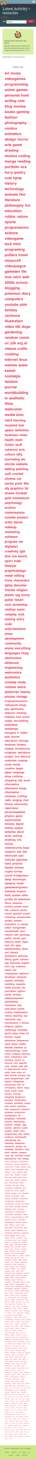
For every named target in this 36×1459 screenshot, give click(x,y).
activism (25, 1109)
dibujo (6, 1361)
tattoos (7, 1242)
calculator (22, 1377)
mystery (9, 980)
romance (14, 910)
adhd (23, 1374)
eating (6, 1277)
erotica (12, 1328)
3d (26, 488)
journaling (12, 459)
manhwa (19, 1155)
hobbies (10, 717)
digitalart (11, 546)
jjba (28, 1322)
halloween (19, 1273)
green (23, 1236)
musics (25, 1363)
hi (10, 1242)
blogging (12, 287)
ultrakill (15, 1359)
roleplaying (16, 1056)
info (19, 839)
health (9, 439)
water (20, 1311)
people (11, 1244)
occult (8, 875)
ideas (6, 1251)
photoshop (11, 1436)
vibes (12, 1370)
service (13, 1280)
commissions (15, 512)
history (11, 183)
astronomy (21, 804)
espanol (6, 1401)
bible (12, 1275)
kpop (17, 177)
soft (10, 1330)
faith (17, 1423)
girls (11, 1180)
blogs (22, 705)
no (23, 1059)
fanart (19, 599)
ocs (23, 166)
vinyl (27, 1368)
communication (17, 1365)
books (10, 111)
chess (8, 987)
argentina (13, 1429)
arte (8, 144)
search (25, 1275)
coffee (24, 732)
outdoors (9, 1136)
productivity (12, 1423)
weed (13, 1230)
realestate (17, 1188)
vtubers (7, 1190)
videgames (25, 1425)
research (10, 851)
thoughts (10, 732)
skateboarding (12, 948)
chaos (17, 1363)
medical (24, 1242)
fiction (9, 444)
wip (24, 851)
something (20, 1410)
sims (22, 1383)
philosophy (14, 205)
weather (7, 1238)
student (22, 1152)
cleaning (7, 1271)
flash (27, 1217)
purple (25, 1260)
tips (5, 1425)
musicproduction (10, 1333)
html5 (20, 883)
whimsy (16, 994)
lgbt (22, 551)
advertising (22, 1401)
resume (9, 934)
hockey (16, 1262)
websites (10, 832)
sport (9, 560)
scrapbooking (18, 1293)
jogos (25, 941)
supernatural (9, 1211)
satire (12, 1381)
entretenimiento (8, 1418)
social (25, 717)
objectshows (14, 1069)
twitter (16, 1399)
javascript (12, 691)
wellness (7, 1302)
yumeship (25, 1203)
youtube (12, 304)
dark (7, 1075)
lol (23, 1084)
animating (7, 1381)
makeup (11, 527)
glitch (12, 1322)
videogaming (19, 1286)
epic (19, 1240)
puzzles (16, 987)
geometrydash (8, 1416)
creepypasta (11, 973)
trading (11, 1225)
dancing (9, 941)
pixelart (22, 517)
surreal (7, 1300)
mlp (20, 780)
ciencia (6, 1421)
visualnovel (8, 1260)
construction (9, 1203)
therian (7, 1230)
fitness (9, 804)
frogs (26, 1300)
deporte (24, 1180)
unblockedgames (9, 1390)
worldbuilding (16, 392)
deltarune (12, 662)
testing (9, 828)
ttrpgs (22, 788)
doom (25, 1214)
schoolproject (9, 1315)
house (27, 1394)
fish (7, 910)
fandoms (10, 744)
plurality (16, 1195)
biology (23, 740)
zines (9, 633)
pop (17, 1185)
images (14, 1193)
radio (8, 800)
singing (17, 800)
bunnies (22, 1075)
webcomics (13, 672)
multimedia (9, 1214)
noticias (19, 1370)
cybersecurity (13, 847)
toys (7, 945)
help (6, 1206)
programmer (20, 1211)
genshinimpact (18, 1315)
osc (26, 1015)
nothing (17, 836)
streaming (19, 604)
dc (26, 1230)
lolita (15, 1177)
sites (6, 1304)
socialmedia (20, 1136)
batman (19, 1344)
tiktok (6, 1244)
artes (14, 1209)
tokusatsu (11, 1434)
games (22, 89)
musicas (20, 1330)
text (26, 1284)
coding (24, 155)
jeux (16, 1410)
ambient (16, 1291)
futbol (8, 927)
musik (24, 1414)
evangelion (23, 1392)
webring (9, 1427)
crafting (22, 796)
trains (16, 1190)
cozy (7, 1155)
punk (18, 483)
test (21, 425)
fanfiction (22, 430)
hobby (22, 1043)
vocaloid (11, 425)
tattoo (20, 1317)
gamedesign (11, 1001)
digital (20, 824)
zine (19, 1019)
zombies (6, 1423)
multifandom (25, 1405)
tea (14, 1172)
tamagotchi (7, 1410)
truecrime (17, 1249)
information (12, 792)
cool (8, 604)
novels (17, 1036)
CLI (20, 1452)
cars (8, 420)
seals (9, 1341)
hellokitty (9, 1149)
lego (6, 1225)
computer (11, 752)
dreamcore (22, 1040)
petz (27, 1302)
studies (25, 1421)
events (8, 913)
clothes (10, 609)
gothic (8, 938)
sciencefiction (12, 1297)
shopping (11, 780)
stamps (14, 952)
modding (10, 984)
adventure (10, 1040)
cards (6, 1330)
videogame (14, 238)
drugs (15, 1317)
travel (23, 254)
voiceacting (23, 1324)
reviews (10, 686)
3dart (21, 1326)
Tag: (4, 21)
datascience (20, 1436)
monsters (18, 1247)
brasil (25, 1127)
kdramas (7, 1311)
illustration (14, 320)
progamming (11, 1133)
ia (15, 1370)
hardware (20, 1230)
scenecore (15, 1109)
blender (9, 1047)
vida (18, 1269)
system (8, 920)
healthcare (20, 1264)
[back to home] (3, 3)
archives (24, 1335)
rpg (17, 594)
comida (10, 517)
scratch (24, 1174)
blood (18, 1383)
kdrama (7, 1253)
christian (11, 1284)
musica (11, 155)
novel (7, 1174)
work (25, 906)
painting (22, 468)
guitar (9, 599)
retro (17, 276)
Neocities (7, 1448)
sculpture (26, 1273)
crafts (22, 348)
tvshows (10, 859)
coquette (20, 984)
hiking (8, 959)
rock (21, 614)
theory (22, 1339)
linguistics (10, 924)
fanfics (15, 1330)
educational (10, 1158)
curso (13, 1306)
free (14, 969)
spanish (23, 1062)
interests (10, 891)
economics (14, 1253)
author (22, 1255)
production (19, 1112)
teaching (18, 1015)
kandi (7, 1235)
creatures (19, 1405)
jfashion (18, 1047)
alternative (11, 788)
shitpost (7, 1359)
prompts (17, 1432)
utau (7, 1106)
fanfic (18, 941)
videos (10, 348)
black (21, 1396)
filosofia (14, 1383)
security (9, 1062)
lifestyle (10, 565)
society (7, 1328)
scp (22, 1388)
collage (17, 1124)
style (7, 1066)
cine (25, 1056)
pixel (7, 1078)
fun (28, 205)
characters (21, 580)
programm (12, 1407)
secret (6, 1436)
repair (12, 1410)
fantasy (11, 309)
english (25, 962)
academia (8, 1273)
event (18, 1225)
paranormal (10, 1084)
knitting (9, 906)
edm (18, 1258)
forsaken (27, 1352)
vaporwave (11, 808)
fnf (27, 1033)
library (11, 1293)
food (25, 95)
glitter (23, 1359)
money (9, 844)
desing (12, 1399)
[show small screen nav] (33, 2)
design (10, 139)
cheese (25, 1410)
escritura (7, 1350)
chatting (14, 1242)
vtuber (9, 721)
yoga (22, 1195)
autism (16, 895)
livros (13, 1169)
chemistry (20, 1169)
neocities (16, 1361)
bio (23, 987)
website (22, 464)
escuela (25, 1206)
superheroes (24, 1337)
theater (23, 1166)
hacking (21, 713)
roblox (10, 216)
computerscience (17, 1217)
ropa (12, 1247)
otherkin (7, 1269)
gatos (19, 816)
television (24, 899)
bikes (20, 1359)
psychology (13, 502)
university (17, 1319)
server (24, 1344)
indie (17, 560)
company (19, 1352)
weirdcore (24, 752)
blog (8, 106)
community (13, 643)
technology (14, 188)
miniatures (7, 1429)
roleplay (11, 614)
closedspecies (9, 1319)
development (14, 638)
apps (18, 945)
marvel (16, 938)
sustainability (20, 1300)
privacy (8, 1093)
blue (20, 1133)
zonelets (9, 1103)
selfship (14, 1341)
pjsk (21, 1066)
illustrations (21, 1341)
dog (19, 1005)
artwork (7, 1258)
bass (24, 1399)
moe (21, 1363)
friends (10, 590)
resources (10, 1019)
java (11, 1249)
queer (23, 364)
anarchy (22, 1333)
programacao (20, 1284)
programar (9, 1227)
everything (23, 648)
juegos (18, 828)
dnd (7, 556)
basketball (11, 725)
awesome (14, 1161)
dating (17, 1407)
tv (6, 398)
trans (8, 580)
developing (26, 1423)
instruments (12, 1401)
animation (13, 133)
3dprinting (8, 1232)
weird (21, 686)
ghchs (8, 1033)
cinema (10, 478)
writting (12, 1266)
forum (18, 1235)
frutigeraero (21, 875)
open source (14, 1448)
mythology (10, 1029)
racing (17, 1277)
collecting (10, 917)
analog (23, 1251)
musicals (22, 1029)
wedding (7, 1280)
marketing (12, 531)
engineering (13, 667)
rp (25, 1047)
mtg (13, 1346)
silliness (24, 1418)
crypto (9, 871)
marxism (10, 1396)
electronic (24, 1164)
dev (12, 1155)
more (18, 1392)
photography (16, 122)
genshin (17, 913)
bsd (22, 1258)
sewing (10, 619)
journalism (10, 991)
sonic (21, 609)
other (25, 895)
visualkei (28, 1401)
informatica (12, 784)
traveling (9, 1059)
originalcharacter (14, 1377)
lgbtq (8, 585)
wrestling (18, 1103)
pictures (9, 1121)
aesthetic (17, 398)
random (11, 337)
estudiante (24, 1297)
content (21, 1348)
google (17, 1390)
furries (18, 871)
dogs (26, 326)
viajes (6, 1388)
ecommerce (9, 1166)
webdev (18, 1174)
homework (19, 1304)
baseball (8, 1209)
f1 (11, 1172)
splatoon (24, 973)
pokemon (13, 293)
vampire (12, 1350)
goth (8, 498)
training (7, 1377)
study (22, 682)
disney (21, 1372)
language (18, 772)
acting (7, 1172)
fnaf (18, 717)
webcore (10, 713)
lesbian (14, 1152)
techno (14, 1240)
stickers (17, 1164)
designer (17, 1421)
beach (17, 1396)
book (27, 780)
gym (23, 938)
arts (22, 449)
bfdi (19, 1084)
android (19, 1172)
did (25, 1304)
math (19, 439)
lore (17, 756)
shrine (20, 1087)
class (6, 1385)
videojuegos (15, 265)
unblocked (24, 1198)
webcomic (13, 409)
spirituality (17, 709)
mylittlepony (8, 1339)
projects (17, 863)
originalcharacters (16, 701)
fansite (13, 1075)
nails (18, 1297)
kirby (22, 1271)
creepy (17, 1203)
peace (17, 1429)
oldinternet (7, 1370)
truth (17, 1337)
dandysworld (8, 1348)
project (9, 756)
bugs (26, 847)
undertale (11, 760)
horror (22, 139)
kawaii (10, 370)
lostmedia (7, 1363)
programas (23, 1262)
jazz (6, 1182)
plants (9, 594)
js (25, 1264)
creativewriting (20, 1368)
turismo (26, 1293)
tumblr (7, 1217)
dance (18, 522)
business (11, 434)
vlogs (13, 1337)
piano (15, 1043)
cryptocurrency (12, 1385)
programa (25, 1288)
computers (14, 298)
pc (12, 1190)
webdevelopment (14, 998)
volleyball (21, 1118)
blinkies (10, 824)
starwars (8, 1185)
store (25, 1177)
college (7, 1193)
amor (7, 1056)
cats (21, 100)
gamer (14, 1219)
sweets (14, 1368)
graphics (16, 488)
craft (27, 1078)
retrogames (23, 1295)
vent (19, 1158)
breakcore (20, 1096)
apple (23, 1365)
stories (10, 464)
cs (23, 1370)
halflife (21, 1429)
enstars (10, 1291)
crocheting (26, 1311)
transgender (19, 927)
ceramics (20, 1308)
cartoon (24, 959)
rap (13, 966)
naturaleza (9, 1425)
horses (7, 1195)
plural (17, 1271)
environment (13, 1182)
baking (10, 468)
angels (15, 1260)
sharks (17, 1166)
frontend (19, 1418)
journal (11, 387)
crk (23, 1352)
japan (8, 772)
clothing (17, 776)
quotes (23, 1319)
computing (9, 1188)
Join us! (27, 50)
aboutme (20, 585)
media (10, 414)
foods (14, 1090)
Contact (25, 1455)
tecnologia (19, 879)
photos (10, 696)
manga (10, 161)
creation (7, 1286)
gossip (25, 1403)
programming (16, 84)
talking (29, 1319)
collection (15, 1198)
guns (23, 1346)
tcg (21, 1425)
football (21, 493)
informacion (8, 1368)
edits (28, 1432)
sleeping (10, 883)
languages (12, 653)
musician (20, 1427)
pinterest (9, 1112)
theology (18, 1302)
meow (24, 1069)
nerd (22, 1225)
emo (20, 414)
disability (13, 1392)
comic (24, 337)
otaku (17, 1295)
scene (9, 648)
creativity (11, 551)
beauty (25, 691)
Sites (5, 17)
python (21, 991)
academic (27, 1326)
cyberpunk (11, 705)
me (21, 541)
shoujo (12, 1363)
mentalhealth (12, 931)
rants (23, 1302)
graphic (8, 1130)
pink (23, 304)
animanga (8, 1255)
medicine (21, 966)
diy (7, 488)
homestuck (21, 498)
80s (6, 1177)
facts (14, 1396)
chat (25, 800)
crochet (17, 473)
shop (8, 776)
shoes (13, 1271)
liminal (25, 1317)
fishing (14, 1264)
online (8, 1053)
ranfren (15, 1434)
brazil (6, 1284)
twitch (13, 1106)
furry (9, 172)
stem (24, 1394)
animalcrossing (14, 1403)
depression (8, 1308)
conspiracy (8, 1282)
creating (17, 1322)
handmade (13, 1352)
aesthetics (12, 677)
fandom (11, 381)
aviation (12, 1300)
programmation (18, 1357)
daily (25, 1357)
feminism (21, 1106)
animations (11, 955)
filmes (27, 1133)
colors (7, 1266)
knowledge (16, 1282)
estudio (27, 1339)
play (14, 1344)
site (19, 851)
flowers (21, 744)
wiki (16, 934)
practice (7, 1352)
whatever (25, 1193)
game (17, 144)
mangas (27, 1255)
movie (16, 764)
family (8, 994)
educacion (11, 740)
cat (19, 478)
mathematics (21, 1012)
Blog (24, 1452)
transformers (24, 1161)
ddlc (24, 1432)
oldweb (9, 748)
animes (19, 867)
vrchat (13, 1388)
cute (8, 177)
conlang (9, 1344)
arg (20, 342)
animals (11, 194)
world (13, 1255)
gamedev (12, 271)
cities (13, 1432)
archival (25, 1434)
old (13, 1185)
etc (23, 459)
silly (19, 454)
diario (22, 1421)
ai (25, 342)
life (23, 271)
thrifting (13, 1269)
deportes (26, 1053)
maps (18, 1251)
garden (26, 1308)
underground (8, 1365)
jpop (26, 1169)
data (13, 1072)
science (11, 232)
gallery (18, 1026)
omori (27, 1155)
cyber (11, 1206)
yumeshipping (15, 1379)
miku (25, 1227)
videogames (15, 78)
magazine (8, 1306)
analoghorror (9, 1317)
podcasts (13, 1258)
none (22, 1130)
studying (16, 1053)
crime (26, 1385)
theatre (9, 867)
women (7, 1295)
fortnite (9, 1036)
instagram (26, 1372)
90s (26, 483)
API (29, 1452)
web (25, 276)
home (7, 1090)
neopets (26, 1416)
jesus (20, 1177)
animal (25, 1361)
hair (6, 1291)
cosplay (23, 760)
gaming (23, 111)
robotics (17, 1127)
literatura (19, 1149)
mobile (17, 1326)
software (11, 536)
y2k (13, 342)
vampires (17, 903)
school (22, 282)
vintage (21, 696)
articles (24, 1350)
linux (23, 359)
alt (24, 1072)
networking (24, 1306)
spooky (6, 1405)
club (24, 1427)
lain (13, 945)
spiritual (21, 1412)
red (27, 1418)
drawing (12, 150)
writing (10, 100)
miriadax (25, 1407)
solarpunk (7, 1374)
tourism (12, 1277)
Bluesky (28, 1448)
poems (18, 906)
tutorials (18, 1335)
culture (10, 454)
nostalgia (12, 376)
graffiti (13, 1302)
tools (7, 1152)
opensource (18, 1244)
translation (18, 1214)
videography (19, 1201)
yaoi (21, 855)
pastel (22, 1190)
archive (10, 507)
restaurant (8, 1264)
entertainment (15, 628)
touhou (9, 1012)
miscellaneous (16, 1425)
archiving (21, 1434)
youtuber (13, 1374)
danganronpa (17, 1078)
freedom (7, 1262)
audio (7, 1072)
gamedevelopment (16, 887)
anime (10, 89)
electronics (13, 657)
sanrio (22, 556)
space (9, 430)
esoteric (12, 1335)
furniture (7, 1322)
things (26, 1158)
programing (15, 249)
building (27, 1313)
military (22, 1379)
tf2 (19, 1115)
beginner (21, 1423)
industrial (27, 1383)
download (11, 1438)
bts (18, 1140)
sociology (24, 1249)
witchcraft (11, 855)
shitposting (12, 1304)
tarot (22, 931)
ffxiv (7, 1109)
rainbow (6, 1412)
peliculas (23, 955)
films (9, 403)
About (7, 1452)
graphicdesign (15, 570)
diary (26, 293)
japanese (22, 859)
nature (22, 216)
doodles (21, 1355)
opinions (26, 1429)
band (8, 863)
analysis (7, 1275)
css (14, 556)
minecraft (13, 260)
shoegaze (18, 1350)
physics (9, 816)
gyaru (16, 959)
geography (10, 1118)
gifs (26, 1066)
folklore (7, 1335)
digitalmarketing (25, 1291)
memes (11, 364)
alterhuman (20, 1313)
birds (8, 836)
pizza (15, 1033)
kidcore (23, 1282)
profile (9, 899)
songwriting (8, 1383)
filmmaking (19, 1121)
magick (17, 1412)
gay (7, 709)
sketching (12, 1251)
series (9, 483)
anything (10, 839)
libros (8, 903)
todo (26, 1374)
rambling (21, 1403)
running (17, 1093)
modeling (21, 1253)
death (16, 1130)
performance (8, 1346)
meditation (15, 1372)
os (27, 1359)
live (6, 1341)
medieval (23, 1277)
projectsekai (27, 1436)
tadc (13, 1416)
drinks (6, 1434)
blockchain (7, 1355)
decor (26, 1355)
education (13, 210)
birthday (19, 980)
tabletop (7, 1247)
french (28, 1341)
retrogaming (9, 1201)
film (22, 194)
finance (21, 891)
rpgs (24, 1124)
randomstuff (23, 1390)
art (7, 73)
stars (19, 1072)
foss (12, 1326)
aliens (25, 948)
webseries (17, 1288)
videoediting (9, 1222)
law (28, 1075)
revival (17, 1381)
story (20, 619)
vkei (16, 1062)
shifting (14, 1418)
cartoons (12, 315)
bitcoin (13, 1238)
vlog (27, 1149)
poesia (18, 1306)
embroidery (7, 1399)
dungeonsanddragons (10, 1414)
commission (8, 1379)
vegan (17, 1401)
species (11, 1361)
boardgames (11, 1115)
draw (22, 1185)
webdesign (11, 728)
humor (25, 1022)
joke (21, 1407)
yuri (7, 952)
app (7, 962)
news (23, 434)
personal (12, 95)
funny (25, 594)
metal (9, 575)
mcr (19, 1193)
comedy (11, 682)
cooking (12, 354)
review (25, 1348)
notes (17, 1333)
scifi (8, 473)
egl (21, 1275)
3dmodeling (10, 1140)
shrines (17, 1328)
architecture (22, 748)
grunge (19, 1146)
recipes (14, 1066)
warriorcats (18, 1227)
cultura (7, 1249)
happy (15, 1427)
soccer (15, 736)
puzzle (26, 913)
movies (19, 106)
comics (11, 128)
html (17, 243)
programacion (17, 227)
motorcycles (11, 1421)
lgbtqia (12, 1235)
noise (20, 1090)
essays (24, 924)
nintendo (10, 796)
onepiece (23, 1328)
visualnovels (23, 917)
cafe (10, 1177)
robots (8, 1015)
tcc (17, 1255)
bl (6, 1069)
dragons (9, 1026)
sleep (8, 879)
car (25, 1146)
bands (20, 1260)
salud (25, 1238)
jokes (21, 1432)
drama (25, 1244)
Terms (17, 1455)
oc (7, 342)
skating (7, 1198)
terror (12, 1286)
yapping (26, 1286)
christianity (10, 1087)
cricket (17, 1275)
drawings (15, 962)
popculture (11, 1008)
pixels (21, 1008)
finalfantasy (20, 1416)
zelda (12, 1394)
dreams (18, 920)
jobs (6, 1427)
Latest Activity (15, 9)
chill (16, 1266)
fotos (6, 1396)
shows (9, 493)
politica (6, 1438)
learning (19, 420)
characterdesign (13, 1050)
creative (10, 768)
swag (26, 1087)
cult (16, 1416)
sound (24, 1247)
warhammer (18, 1414)
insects (24, 1222)
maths (7, 1161)
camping (11, 1357)
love (8, 276)
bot (17, 1355)
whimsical (7, 1394)
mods (14, 1313)
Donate (14, 1452)
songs (27, 1103)
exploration (7, 1403)
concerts (7, 1326)
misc (12, 1174)
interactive (10, 1005)
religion (22, 590)
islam (20, 1399)
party (28, 1388)
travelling (9, 1143)
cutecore (11, 449)
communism (20, 1099)
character (16, 1339)
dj (11, 1195)
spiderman (18, 1346)
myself (17, 1059)
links (22, 1033)
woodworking (8, 1432)
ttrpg (25, 653)
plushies (9, 1099)
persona (8, 1219)
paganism (7, 1392)
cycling (23, 1322)
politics (11, 254)
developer (10, 977)
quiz (21, 1361)
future (18, 1388)
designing (20, 1143)
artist (8, 522)
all (15, 899)
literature (12, 199)
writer (11, 1324)
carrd (7, 1043)
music (16, 73)
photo (24, 910)
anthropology (9, 1288)
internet (11, 359)
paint (16, 1436)
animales (21, 1219)
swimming (8, 1240)
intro (7, 966)
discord (25, 756)
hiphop (8, 1081)
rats (6, 1297)
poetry (19, 172)
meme (8, 969)
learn (13, 1273)
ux (5, 1344)
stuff (18, 444)
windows (22, 977)
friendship (20, 1280)
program (11, 541)
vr (18, 924)
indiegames (18, 1081)
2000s (10, 282)
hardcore (23, 1269)
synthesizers (20, 1385)
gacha (14, 1308)
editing (19, 575)
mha (16, 1394)
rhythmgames (8, 1372)
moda (8, 764)
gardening (13, 332)
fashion (11, 117)
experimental (13, 820)
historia (7, 1169)
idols (25, 1388)
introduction (11, 1022)
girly (24, 1188)
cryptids (16, 1324)
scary (28, 1282)
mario (7, 1180)
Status (10, 1455)
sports (10, 221)
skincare (16, 1232)
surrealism (19, 1238)
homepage (22, 1266)
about (20, 832)
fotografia (9, 1096)
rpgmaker (7, 1337)
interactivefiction (12, 1405)
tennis (6, 1293)
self (29, 1429)
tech (8, 243)
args (25, 1172)
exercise (28, 1399)
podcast (9, 1124)
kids (29, 1343)
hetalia (9, 1313)
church (18, 1374)
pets (7, 736)
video (9, 326)
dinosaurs (9, 1146)
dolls (8, 895)
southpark (25, 1232)
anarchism (9, 1164)
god (29, 1166)
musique (22, 1381)
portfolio (12, 166)
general (12, 1295)
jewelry (8, 1127)
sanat (6, 1357)
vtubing (20, 1394)
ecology (17, 1206)
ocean (25, 1050)
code (8, 624)
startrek (13, 1355)
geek (11, 1359)
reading (24, 161)
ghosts (7, 1324)
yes (19, 1242)
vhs (12, 1262)
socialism (24, 1240)
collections (7, 1407)
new (10, 1388)
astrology (24, 934)
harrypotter (14, 1311)
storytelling (21, 721)
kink (10, 1412)
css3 (13, 1412)
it (18, 732)
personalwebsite (15, 812)
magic (19, 768)
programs (15, 1348)
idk (17, 326)
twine (22, 1182)
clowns (17, 1180)
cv (5, 1313)
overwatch (26, 1396)
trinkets (18, 1222)
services (20, 1209)
